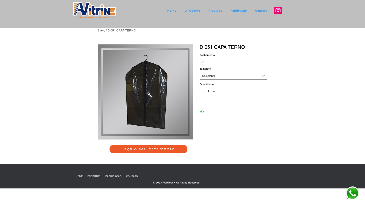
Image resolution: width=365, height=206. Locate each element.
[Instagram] (278, 10)
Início (101, 30)
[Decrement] (202, 91)
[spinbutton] (208, 91)
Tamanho (206, 68)
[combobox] (233, 76)
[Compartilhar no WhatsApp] (202, 111)
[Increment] (214, 91)
